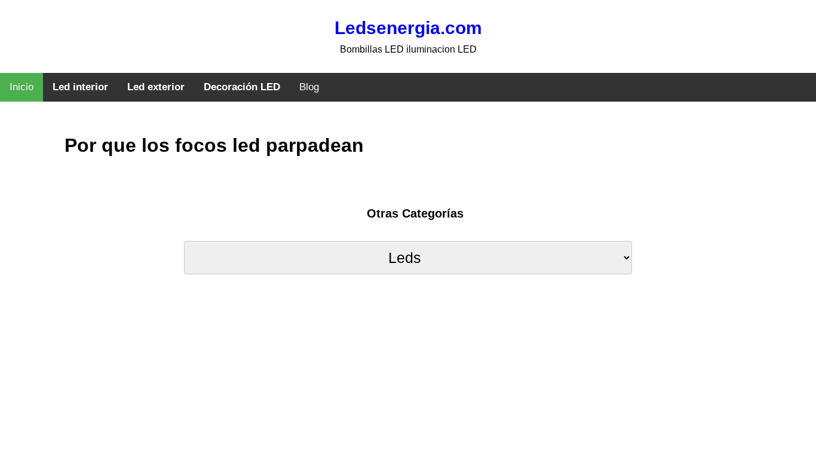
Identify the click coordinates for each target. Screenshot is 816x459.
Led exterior (156, 87)
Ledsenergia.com (408, 28)
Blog (309, 87)
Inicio (21, 87)
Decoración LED (242, 87)
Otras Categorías (415, 213)
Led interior (80, 87)
